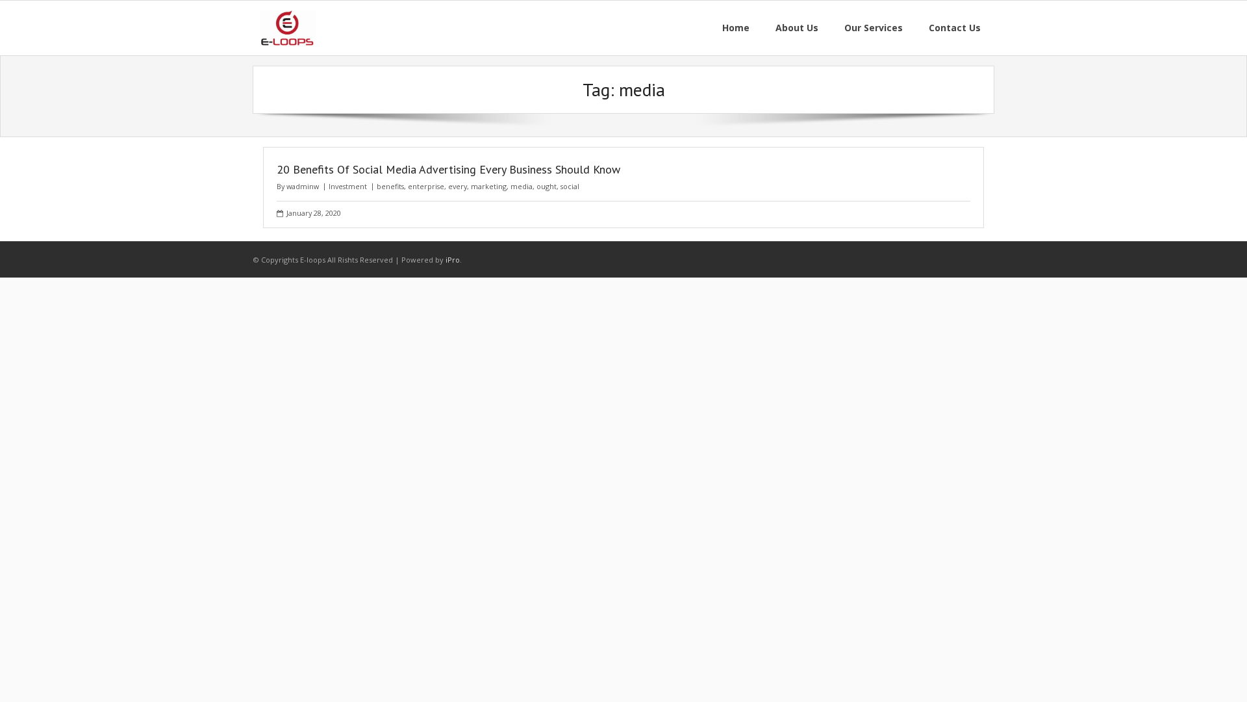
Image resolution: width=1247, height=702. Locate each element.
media (521, 186)
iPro (453, 260)
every (457, 186)
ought (546, 186)
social (570, 186)
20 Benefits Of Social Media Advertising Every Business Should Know (448, 169)
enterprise (426, 186)
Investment (348, 186)
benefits (390, 186)
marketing (489, 186)
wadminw (302, 186)
